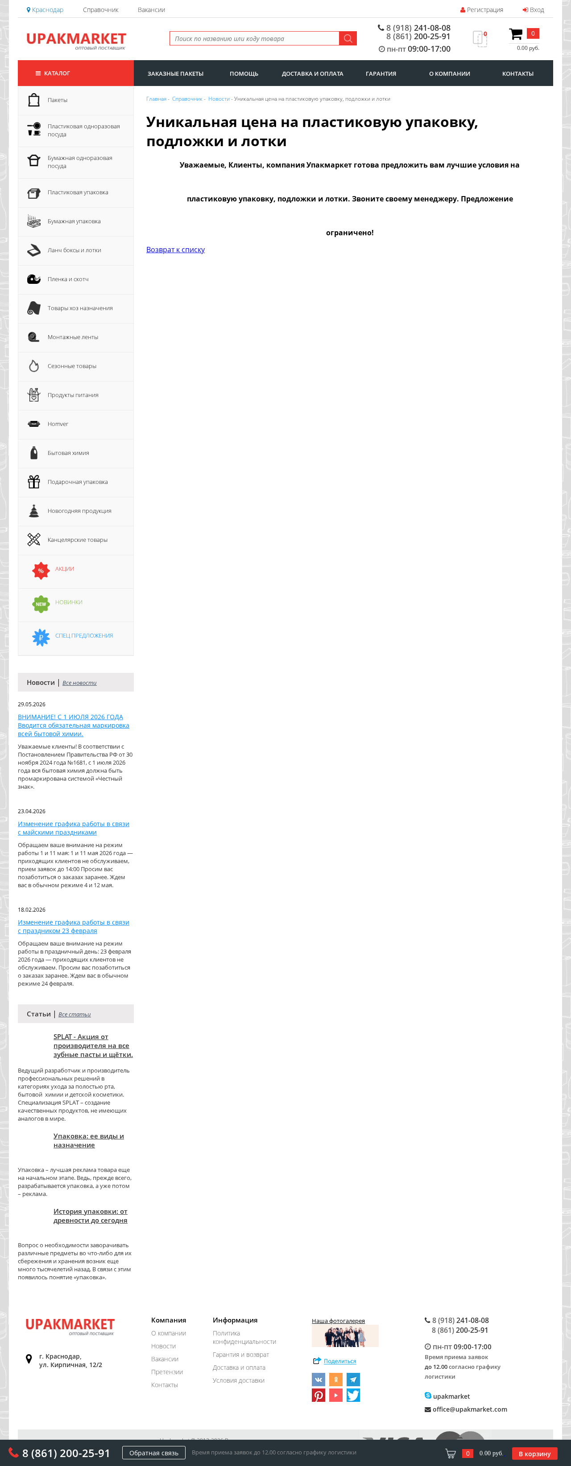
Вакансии (151, 9)
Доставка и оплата (239, 1367)
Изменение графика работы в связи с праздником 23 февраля (73, 926)
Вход (536, 9)
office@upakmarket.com (469, 1409)
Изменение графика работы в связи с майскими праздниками (73, 827)
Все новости (79, 683)
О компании (168, 1333)
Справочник (100, 9)
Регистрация (484, 9)
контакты (518, 74)
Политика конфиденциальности (244, 1337)
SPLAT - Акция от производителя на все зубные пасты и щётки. (93, 1045)
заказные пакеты (175, 74)
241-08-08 (418, 28)
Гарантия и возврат (241, 1354)
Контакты (164, 1384)
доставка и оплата (312, 74)
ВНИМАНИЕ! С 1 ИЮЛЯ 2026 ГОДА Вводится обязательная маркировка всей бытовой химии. (73, 725)
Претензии (167, 1372)
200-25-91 (418, 36)
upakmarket (450, 1396)
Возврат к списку (175, 249)
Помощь (244, 74)
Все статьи (74, 1014)
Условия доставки (239, 1380)
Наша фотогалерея (338, 1321)
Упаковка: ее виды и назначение (89, 1140)
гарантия (381, 74)
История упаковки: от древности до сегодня (91, 1215)
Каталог (56, 73)
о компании (449, 74)
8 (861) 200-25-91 (66, 1453)
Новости (163, 1346)
